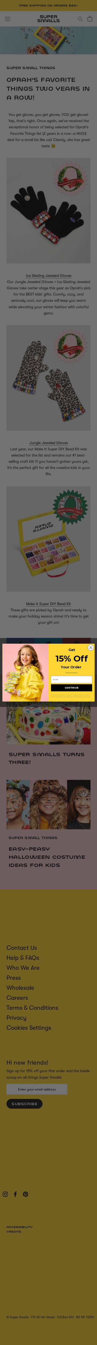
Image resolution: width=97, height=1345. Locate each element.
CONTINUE (71, 687)
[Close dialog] (91, 647)
